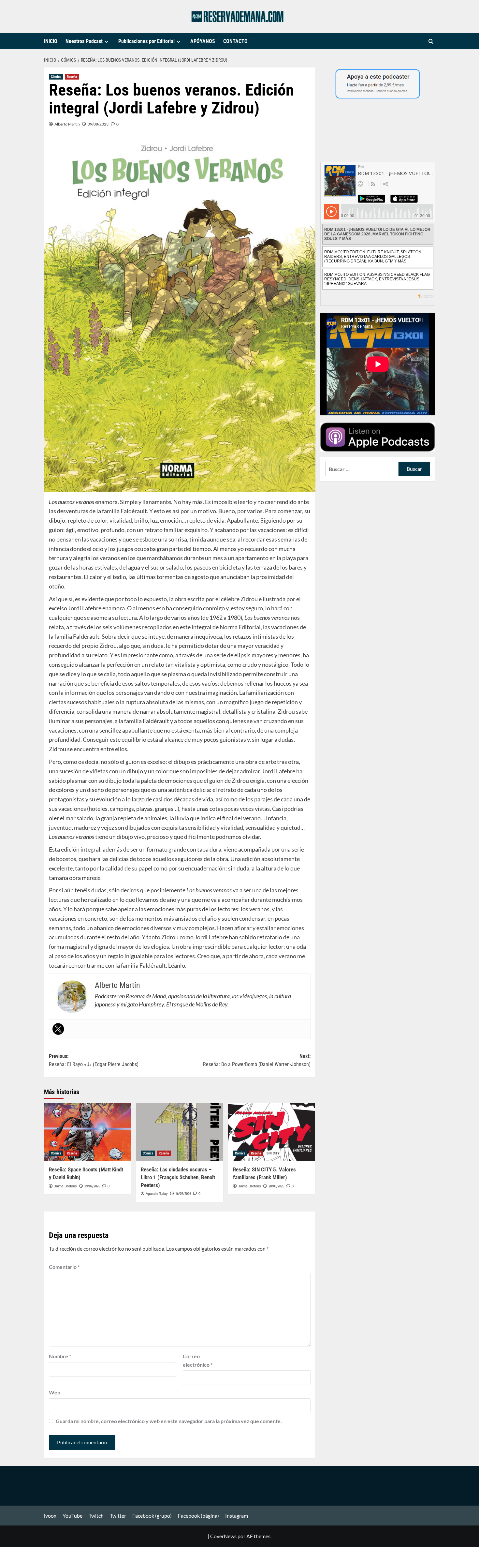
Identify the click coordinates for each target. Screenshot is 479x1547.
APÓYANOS (202, 41)
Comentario (64, 1267)
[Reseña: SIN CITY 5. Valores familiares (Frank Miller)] (271, 1132)
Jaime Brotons (65, 1186)
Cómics (56, 77)
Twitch (96, 1515)
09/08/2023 (98, 124)
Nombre (60, 1356)
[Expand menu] (106, 41)
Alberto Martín (67, 124)
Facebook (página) (198, 1515)
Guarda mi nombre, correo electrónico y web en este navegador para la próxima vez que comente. (169, 1421)
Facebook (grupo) (152, 1515)
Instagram (236, 1515)
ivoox (50, 1515)
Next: (256, 1060)
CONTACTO (235, 41)
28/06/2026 (276, 1186)
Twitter (118, 1515)
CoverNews (223, 1536)
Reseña (72, 77)
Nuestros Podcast (84, 41)
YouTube (72, 1515)
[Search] (431, 41)
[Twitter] (58, 1029)
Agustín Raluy (157, 1194)
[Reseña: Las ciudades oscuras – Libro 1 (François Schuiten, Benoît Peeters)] (179, 1132)
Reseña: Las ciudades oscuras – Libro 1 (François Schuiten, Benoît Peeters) (178, 1177)
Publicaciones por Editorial (146, 41)
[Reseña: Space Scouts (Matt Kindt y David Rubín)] (87, 1132)
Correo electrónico (197, 1360)
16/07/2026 (183, 1194)
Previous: (93, 1060)
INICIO (50, 41)
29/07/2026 (92, 1186)
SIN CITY (273, 1153)
